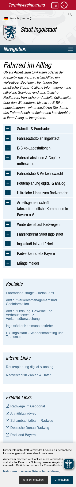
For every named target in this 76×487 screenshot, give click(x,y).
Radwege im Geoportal (27, 406)
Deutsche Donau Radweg (29, 428)
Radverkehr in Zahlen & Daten (29, 375)
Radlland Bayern (23, 435)
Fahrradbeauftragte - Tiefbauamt (30, 293)
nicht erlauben (34, 479)
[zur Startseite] (30, 33)
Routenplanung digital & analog (29, 367)
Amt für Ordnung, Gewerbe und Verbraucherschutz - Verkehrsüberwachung (29, 314)
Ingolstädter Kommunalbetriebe (29, 326)
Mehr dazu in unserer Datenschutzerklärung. (32, 471)
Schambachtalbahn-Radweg (31, 420)
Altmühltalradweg (23, 413)
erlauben (63, 479)
